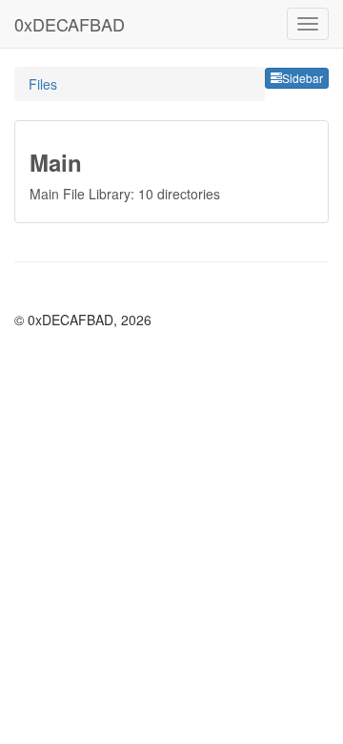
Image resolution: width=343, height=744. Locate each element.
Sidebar (302, 78)
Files (43, 83)
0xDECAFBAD (69, 23)
